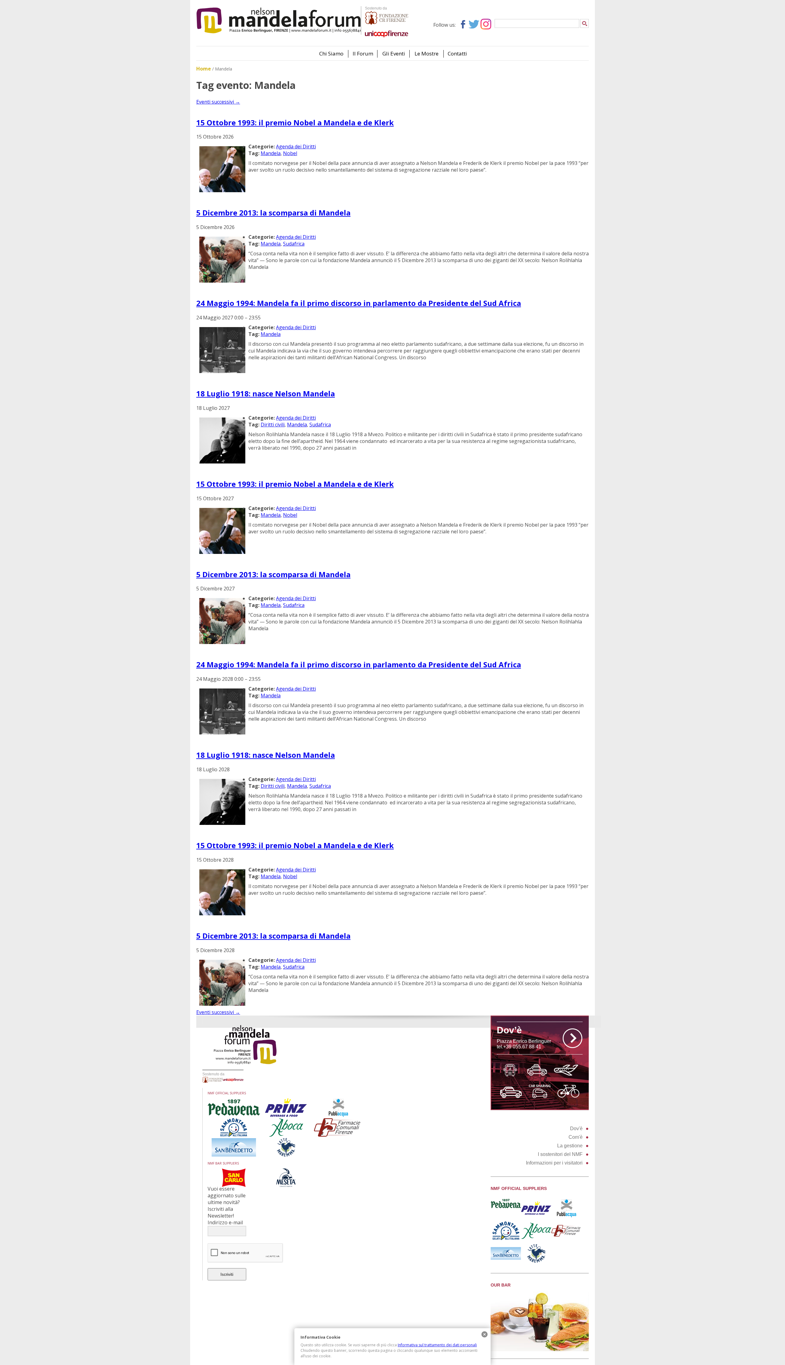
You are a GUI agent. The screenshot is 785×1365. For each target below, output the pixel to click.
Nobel (290, 153)
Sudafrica (293, 243)
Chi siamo (331, 53)
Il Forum (363, 53)
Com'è (576, 1137)
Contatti (457, 53)
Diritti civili (273, 424)
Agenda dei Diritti (296, 146)
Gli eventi (393, 53)
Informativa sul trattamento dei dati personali (437, 1345)
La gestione (570, 1145)
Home (203, 68)
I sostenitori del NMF (560, 1154)
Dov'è (576, 1128)
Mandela (271, 153)
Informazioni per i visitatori (554, 1162)
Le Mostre (426, 53)
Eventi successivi (218, 101)
